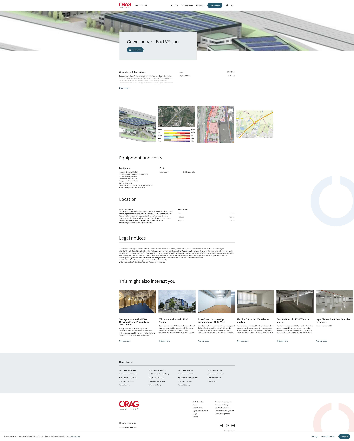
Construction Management (224, 411)
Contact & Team (187, 5)
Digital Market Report (200, 411)
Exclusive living (198, 402)
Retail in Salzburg (155, 385)
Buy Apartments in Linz (216, 374)
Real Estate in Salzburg (156, 378)
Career (195, 405)
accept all (344, 436)
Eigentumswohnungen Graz (187, 378)
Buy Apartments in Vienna (128, 378)
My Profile (227, 5)
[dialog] (177, 436)
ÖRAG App (200, 5)
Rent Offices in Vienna (126, 381)
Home (125, 5)
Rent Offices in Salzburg (157, 381)
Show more (123, 88)
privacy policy (75, 436)
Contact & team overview (128, 427)
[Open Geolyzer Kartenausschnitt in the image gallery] (254, 124)
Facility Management (222, 414)
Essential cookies (328, 436)
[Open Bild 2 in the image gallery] (176, 124)
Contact (195, 417)
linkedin (221, 425)
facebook (227, 425)
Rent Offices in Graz (185, 381)
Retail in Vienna (124, 385)
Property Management (223, 402)
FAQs (195, 414)
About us (174, 5)
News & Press (198, 408)
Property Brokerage (222, 405)
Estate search (215, 5)
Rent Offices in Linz (214, 378)
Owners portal (141, 5)
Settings (314, 436)
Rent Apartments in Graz (186, 374)
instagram (233, 425)
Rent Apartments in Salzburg (159, 374)
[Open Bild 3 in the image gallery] (215, 124)
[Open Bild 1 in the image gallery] (137, 124)
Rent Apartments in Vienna (128, 374)
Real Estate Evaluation (222, 408)
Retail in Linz (212, 381)
